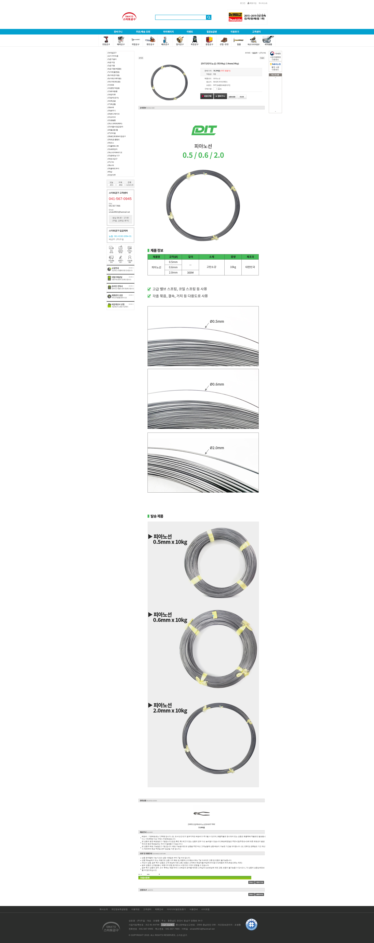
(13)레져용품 (112, 91)
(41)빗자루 (112, 175)
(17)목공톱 (112, 104)
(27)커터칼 (112, 133)
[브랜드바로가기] (223, 85)
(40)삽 (110, 172)
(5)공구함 (111, 66)
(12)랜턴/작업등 (114, 88)
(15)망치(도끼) (113, 98)
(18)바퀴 (111, 107)
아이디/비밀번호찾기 (176, 909)
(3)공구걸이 (112, 59)
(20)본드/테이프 (114, 114)
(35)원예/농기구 (114, 156)
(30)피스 (111, 143)
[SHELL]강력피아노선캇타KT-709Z (201, 824)
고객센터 (147, 909)
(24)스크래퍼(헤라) (115, 123)
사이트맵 (205, 909)
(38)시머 (111, 165)
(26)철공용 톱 (113, 130)
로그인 (242, 3)
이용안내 (193, 909)
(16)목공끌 (112, 101)
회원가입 (252, 3)
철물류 (255, 53)
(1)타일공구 (112, 53)
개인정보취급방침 (119, 909)
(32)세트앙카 (112, 149)
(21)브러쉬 (112, 117)
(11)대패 (111, 85)
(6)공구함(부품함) (114, 69)
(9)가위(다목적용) (114, 78)
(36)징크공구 (112, 159)
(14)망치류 (112, 95)
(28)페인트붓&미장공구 (117, 136)
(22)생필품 (112, 120)
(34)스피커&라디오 (115, 152)
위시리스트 (263, 3)
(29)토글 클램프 (114, 140)
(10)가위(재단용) (114, 82)
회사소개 (103, 909)
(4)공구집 (111, 62)
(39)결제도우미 (113, 168)
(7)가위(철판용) (114, 72)
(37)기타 (111, 162)
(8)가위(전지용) (114, 75)
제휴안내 (159, 909)
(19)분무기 (112, 111)
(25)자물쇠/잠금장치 (115, 127)
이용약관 (135, 909)
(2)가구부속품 (113, 56)
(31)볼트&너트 (113, 146)
